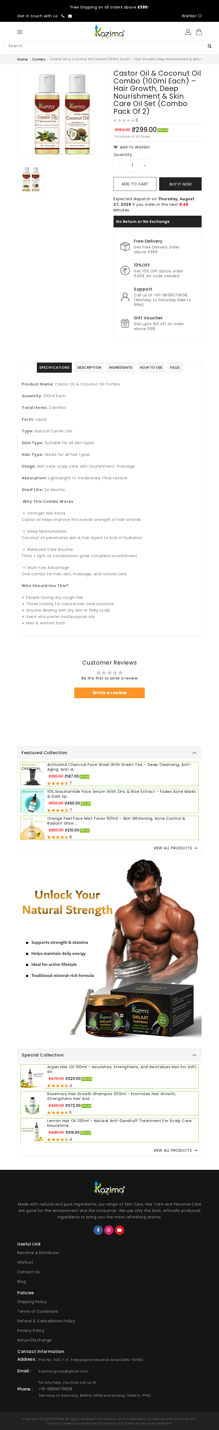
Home (22, 59)
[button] (124, 120)
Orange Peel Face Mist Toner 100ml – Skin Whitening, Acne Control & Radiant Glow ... (116, 821)
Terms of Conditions (37, 1311)
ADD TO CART (135, 184)
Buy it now (180, 184)
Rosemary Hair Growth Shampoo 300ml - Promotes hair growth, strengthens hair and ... (111, 1096)
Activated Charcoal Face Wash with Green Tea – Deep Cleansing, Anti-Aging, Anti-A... (119, 767)
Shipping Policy (32, 1301)
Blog (21, 1281)
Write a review (109, 693)
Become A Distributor (38, 1252)
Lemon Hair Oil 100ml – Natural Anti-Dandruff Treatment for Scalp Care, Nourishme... (120, 1123)
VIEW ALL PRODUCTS (172, 848)
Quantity (123, 154)
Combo (39, 59)
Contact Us (28, 1272)
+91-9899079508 (55, 1389)
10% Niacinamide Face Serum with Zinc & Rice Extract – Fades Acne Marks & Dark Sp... (121, 794)
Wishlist (190, 16)
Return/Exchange (34, 1340)
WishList (25, 1262)
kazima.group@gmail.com (63, 1371)
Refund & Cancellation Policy (46, 1321)
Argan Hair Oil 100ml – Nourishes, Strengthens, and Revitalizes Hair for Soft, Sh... (122, 1069)
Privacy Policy (30, 1330)
